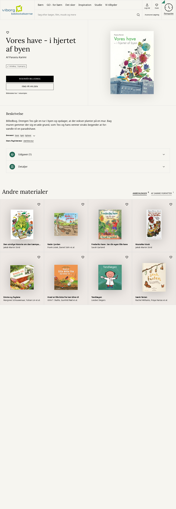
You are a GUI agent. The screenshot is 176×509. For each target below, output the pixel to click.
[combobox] (88, 15)
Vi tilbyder (111, 5)
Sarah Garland (98, 247)
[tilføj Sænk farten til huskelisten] (171, 257)
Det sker (70, 5)
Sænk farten (141, 297)
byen (22, 135)
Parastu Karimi (17, 57)
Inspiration (85, 5)
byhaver (28, 135)
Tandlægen (96, 297)
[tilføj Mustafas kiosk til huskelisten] (171, 204)
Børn (40, 5)
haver (17, 135)
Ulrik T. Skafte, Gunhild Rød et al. (62, 300)
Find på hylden (30, 86)
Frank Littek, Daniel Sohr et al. (61, 247)
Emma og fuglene (11, 297)
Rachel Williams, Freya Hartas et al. (151, 300)
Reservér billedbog (29, 78)
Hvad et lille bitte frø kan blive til (63, 297)
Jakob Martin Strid (11, 247)
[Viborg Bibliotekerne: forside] (17, 10)
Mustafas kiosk (142, 244)
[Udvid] (34, 135)
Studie (98, 5)
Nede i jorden (53, 244)
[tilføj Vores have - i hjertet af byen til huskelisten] (7, 32)
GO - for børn (54, 5)
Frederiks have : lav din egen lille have (109, 244)
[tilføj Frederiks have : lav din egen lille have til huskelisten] (127, 204)
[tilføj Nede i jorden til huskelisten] (83, 204)
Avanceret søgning (152, 15)
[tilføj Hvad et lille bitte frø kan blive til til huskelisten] (83, 257)
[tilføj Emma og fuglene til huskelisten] (39, 257)
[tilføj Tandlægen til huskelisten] (127, 257)
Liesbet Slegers (98, 300)
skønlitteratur (28, 141)
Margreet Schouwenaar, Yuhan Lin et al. (21, 300)
